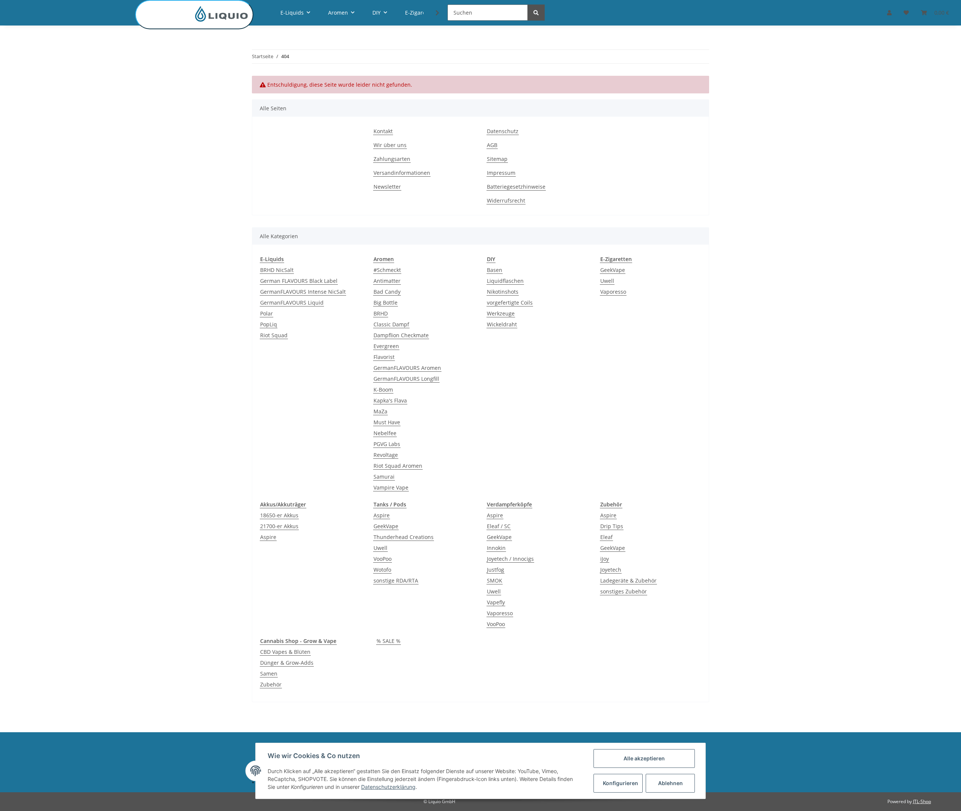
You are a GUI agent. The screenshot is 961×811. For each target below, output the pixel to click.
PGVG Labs (387, 444)
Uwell (607, 280)
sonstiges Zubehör (623, 591)
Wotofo (382, 569)
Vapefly (496, 602)
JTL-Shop (922, 801)
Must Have (387, 422)
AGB (492, 145)
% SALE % (389, 640)
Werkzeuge (501, 313)
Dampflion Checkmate (401, 335)
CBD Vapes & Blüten (285, 651)
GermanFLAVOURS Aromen (407, 367)
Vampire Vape (391, 487)
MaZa (380, 411)
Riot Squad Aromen (398, 465)
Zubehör (271, 684)
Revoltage (386, 454)
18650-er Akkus (279, 515)
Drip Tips (611, 526)
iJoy (604, 558)
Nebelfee (385, 433)
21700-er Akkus (279, 526)
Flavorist (384, 356)
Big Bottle (386, 302)
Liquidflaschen (505, 280)
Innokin (496, 547)
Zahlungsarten (392, 158)
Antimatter (387, 280)
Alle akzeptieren (644, 758)
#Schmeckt (387, 269)
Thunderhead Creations (404, 537)
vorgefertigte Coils (510, 302)
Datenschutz (502, 131)
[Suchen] (536, 13)
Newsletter (387, 186)
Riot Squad (274, 335)
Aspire (268, 537)
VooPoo (383, 558)
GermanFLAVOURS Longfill (406, 378)
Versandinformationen (402, 172)
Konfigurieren (620, 783)
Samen (268, 673)
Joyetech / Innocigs (510, 558)
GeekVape (612, 269)
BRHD (381, 313)
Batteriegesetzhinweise (516, 186)
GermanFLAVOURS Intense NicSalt (303, 291)
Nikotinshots (502, 291)
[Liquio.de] (194, 14)
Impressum (501, 172)
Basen (494, 269)
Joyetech (610, 569)
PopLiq (268, 324)
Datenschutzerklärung (388, 787)
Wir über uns (390, 145)
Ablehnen (670, 783)
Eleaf (606, 537)
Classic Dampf (391, 324)
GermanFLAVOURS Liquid (292, 302)
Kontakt (383, 131)
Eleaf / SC (499, 526)
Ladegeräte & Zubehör (628, 580)
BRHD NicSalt (277, 269)
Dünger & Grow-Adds (286, 662)
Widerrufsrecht (506, 200)
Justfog (495, 569)
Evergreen (386, 346)
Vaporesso (613, 291)
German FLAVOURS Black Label (298, 280)
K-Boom (383, 389)
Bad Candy (387, 291)
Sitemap (497, 158)
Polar (266, 313)
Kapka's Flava (390, 400)
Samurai (384, 476)
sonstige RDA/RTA (396, 580)
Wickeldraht (502, 324)
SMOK (494, 580)
